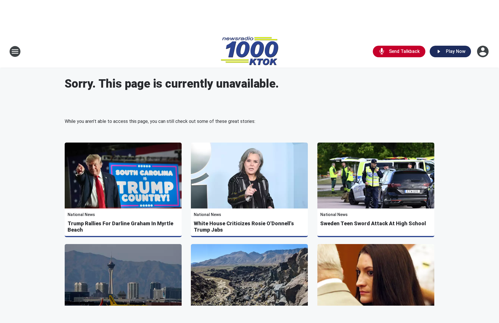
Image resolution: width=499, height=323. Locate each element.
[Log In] (483, 51)
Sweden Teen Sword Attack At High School (373, 223)
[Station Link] (249, 51)
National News (81, 214)
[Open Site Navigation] (15, 51)
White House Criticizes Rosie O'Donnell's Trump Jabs (244, 226)
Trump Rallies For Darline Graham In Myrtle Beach (120, 226)
